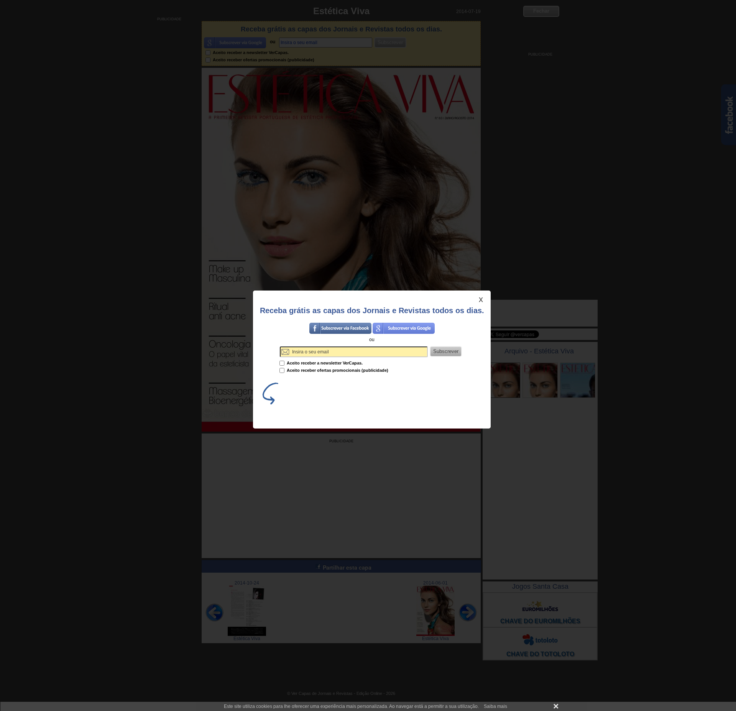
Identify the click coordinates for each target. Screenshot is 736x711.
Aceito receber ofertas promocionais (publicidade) (337, 370)
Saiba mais (495, 706)
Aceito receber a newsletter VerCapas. (324, 363)
